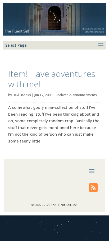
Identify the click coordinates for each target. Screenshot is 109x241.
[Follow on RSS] (93, 187)
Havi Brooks (22, 95)
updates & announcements (76, 95)
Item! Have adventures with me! (51, 78)
